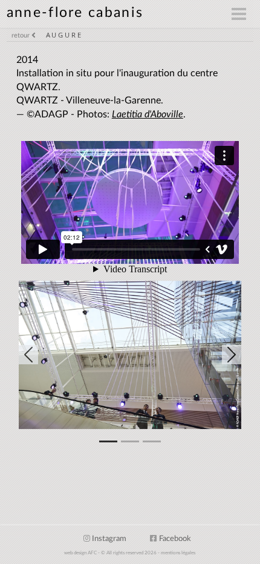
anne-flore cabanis (75, 12)
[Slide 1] (130, 441)
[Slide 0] (108, 441)
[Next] (208, 355)
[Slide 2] (152, 441)
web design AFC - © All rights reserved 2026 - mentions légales (129, 553)
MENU (193, 13)
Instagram (109, 538)
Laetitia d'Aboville (147, 114)
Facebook (175, 538)
